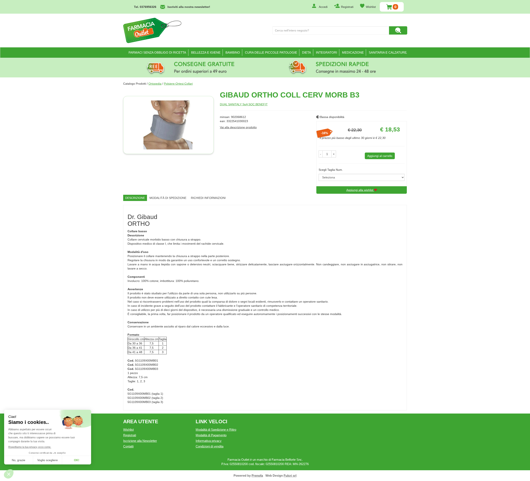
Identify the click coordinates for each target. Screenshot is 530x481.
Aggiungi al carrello (379, 156)
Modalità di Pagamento (211, 435)
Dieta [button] (306, 52)
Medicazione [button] (353, 52)
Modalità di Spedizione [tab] (167, 198)
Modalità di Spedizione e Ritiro (216, 429)
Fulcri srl (290, 475)
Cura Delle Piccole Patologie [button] (271, 52)
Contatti (128, 446)
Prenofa (257, 475)
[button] (321, 154)
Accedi (323, 6)
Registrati (347, 6)
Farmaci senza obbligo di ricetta (157, 52)
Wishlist (371, 6)
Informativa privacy (209, 441)
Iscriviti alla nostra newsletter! (188, 6)
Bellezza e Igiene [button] (205, 52)
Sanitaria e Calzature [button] (388, 52)
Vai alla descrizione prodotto (238, 127)
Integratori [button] (326, 52)
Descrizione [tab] (135, 198)
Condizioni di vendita (209, 446)
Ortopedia (154, 83)
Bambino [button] (232, 52)
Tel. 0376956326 (145, 6)
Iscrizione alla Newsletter (140, 441)
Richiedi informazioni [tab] (208, 198)
